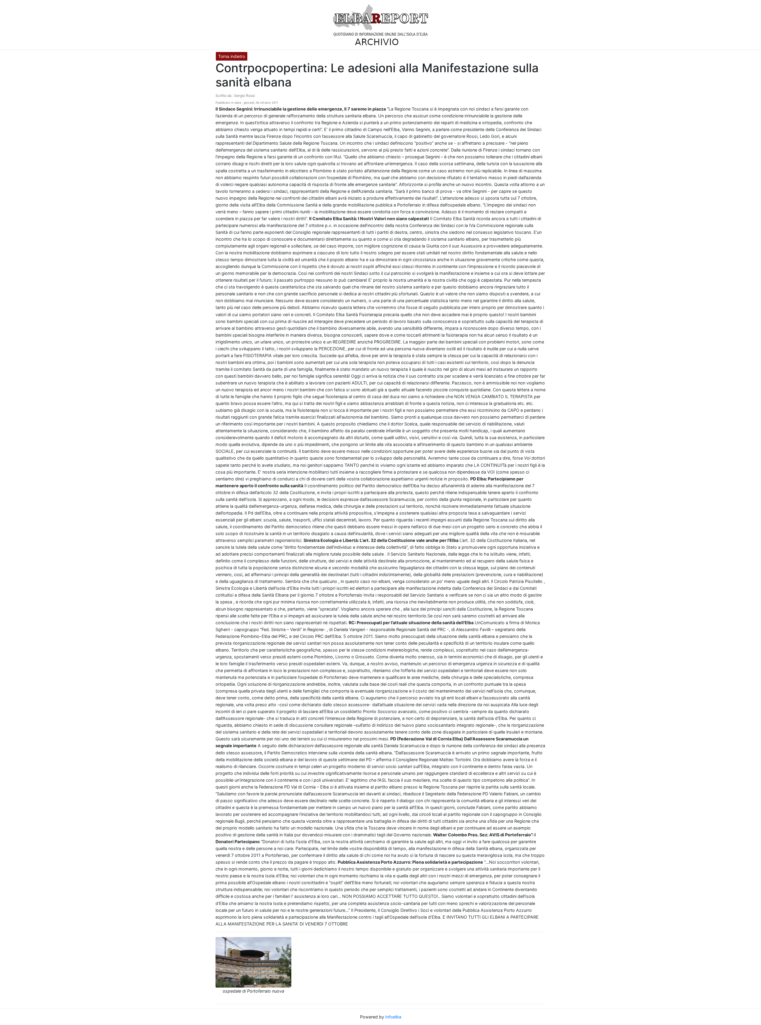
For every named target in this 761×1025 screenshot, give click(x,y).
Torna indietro (231, 56)
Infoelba (393, 1016)
